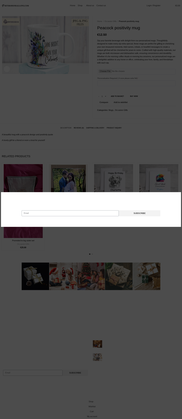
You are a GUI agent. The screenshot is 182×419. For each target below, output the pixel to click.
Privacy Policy (107, 220)
